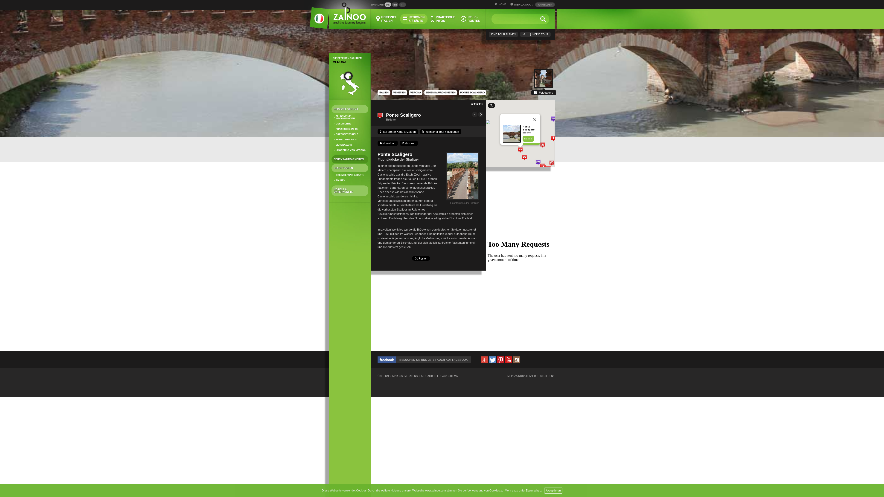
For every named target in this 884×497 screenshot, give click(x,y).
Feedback (440, 376)
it (402, 4)
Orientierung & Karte (350, 175)
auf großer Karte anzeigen (399, 131)
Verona (339, 62)
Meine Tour (535, 34)
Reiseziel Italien (386, 19)
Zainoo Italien (316, 20)
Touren (340, 180)
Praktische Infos (347, 129)
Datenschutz (534, 490)
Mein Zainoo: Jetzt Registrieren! (530, 376)
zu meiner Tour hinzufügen (442, 131)
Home (502, 4)
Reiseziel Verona (346, 109)
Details (528, 138)
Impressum (399, 376)
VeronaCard (344, 145)
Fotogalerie (546, 92)
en (395, 4)
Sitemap (453, 376)
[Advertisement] (350, 278)
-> (480, 114)
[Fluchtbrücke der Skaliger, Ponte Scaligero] (462, 200)
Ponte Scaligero (472, 92)
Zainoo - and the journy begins (349, 14)
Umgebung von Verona (351, 150)
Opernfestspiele (347, 134)
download (389, 143)
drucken (410, 143)
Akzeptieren (553, 490)
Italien (384, 92)
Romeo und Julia (346, 139)
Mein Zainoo (524, 4)
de (388, 4)
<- (474, 114)
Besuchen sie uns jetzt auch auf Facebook (433, 359)
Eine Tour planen (503, 34)
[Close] (534, 119)
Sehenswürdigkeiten (349, 159)
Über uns (384, 376)
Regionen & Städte (413, 19)
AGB (430, 376)
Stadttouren (343, 168)
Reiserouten (470, 19)
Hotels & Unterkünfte (343, 190)
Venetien (399, 92)
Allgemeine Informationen (345, 117)
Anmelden (545, 4)
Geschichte (343, 123)
